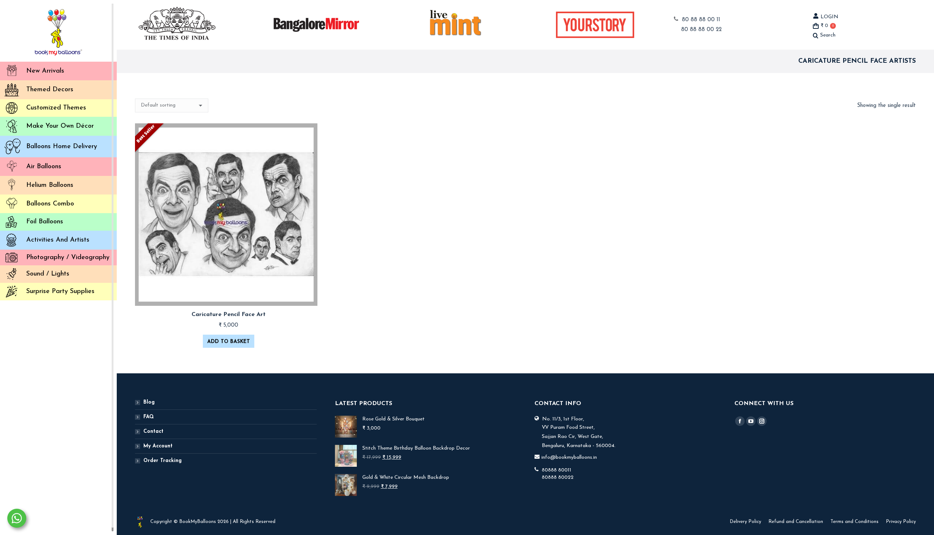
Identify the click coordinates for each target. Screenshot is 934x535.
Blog (149, 402)
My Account (158, 446)
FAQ (148, 417)
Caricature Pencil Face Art (229, 314)
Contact (153, 431)
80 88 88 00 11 (701, 20)
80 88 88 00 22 (701, 29)
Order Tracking (162, 460)
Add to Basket (228, 342)
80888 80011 (556, 470)
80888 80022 (558, 477)
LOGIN (829, 17)
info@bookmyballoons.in (569, 457)
